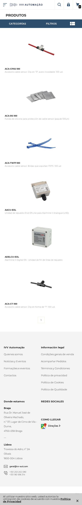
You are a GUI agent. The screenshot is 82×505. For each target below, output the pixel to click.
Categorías (17, 23)
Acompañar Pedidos (53, 361)
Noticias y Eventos (15, 361)
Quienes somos (13, 354)
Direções (53, 425)
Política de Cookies (52, 382)
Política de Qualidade (54, 389)
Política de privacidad (54, 375)
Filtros (51, 23)
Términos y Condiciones (55, 368)
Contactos (10, 375)
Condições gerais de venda (57, 354)
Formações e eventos (17, 368)
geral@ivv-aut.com (19, 466)
